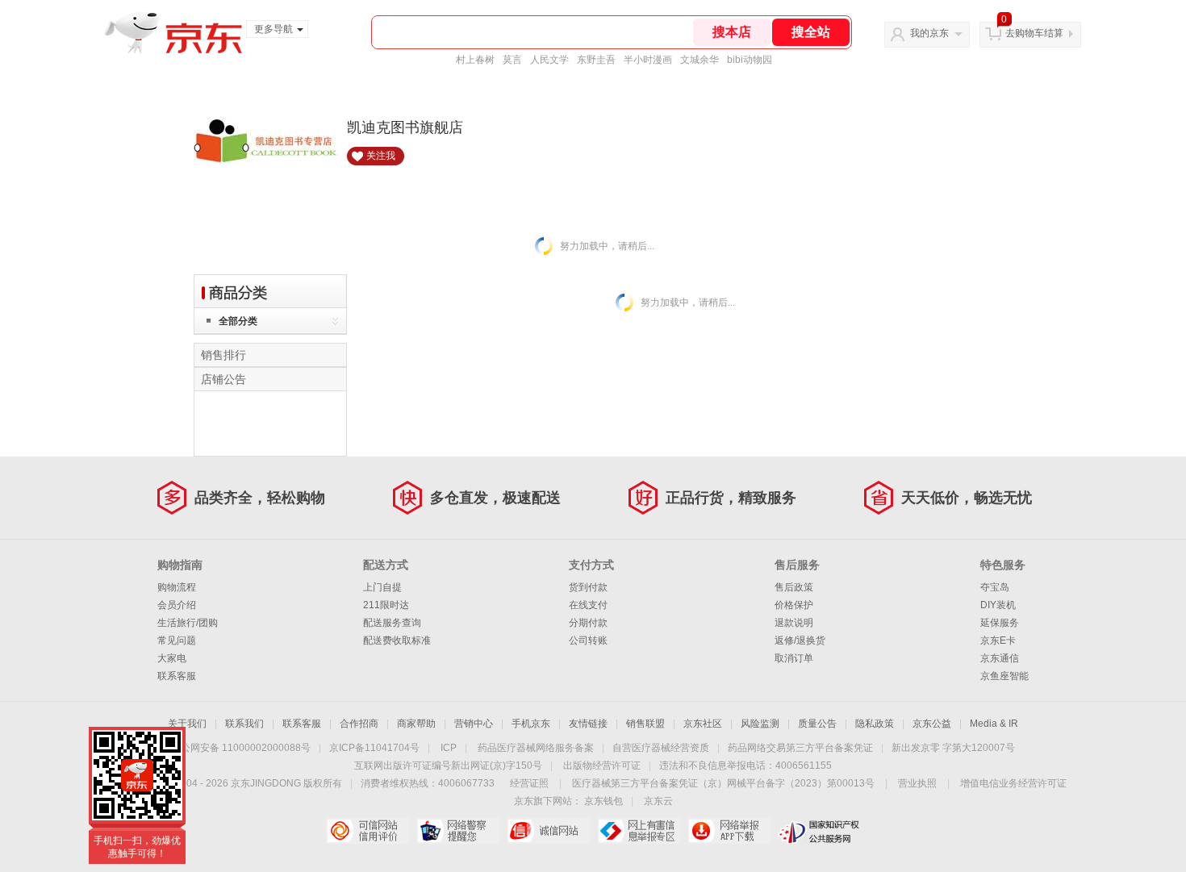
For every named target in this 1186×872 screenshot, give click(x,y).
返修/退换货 (800, 640)
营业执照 (917, 783)
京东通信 (999, 658)
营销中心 (473, 723)
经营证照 (529, 783)
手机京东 (531, 723)
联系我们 (244, 723)
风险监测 (760, 723)
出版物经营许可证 (602, 765)
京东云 (658, 801)
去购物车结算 (1034, 33)
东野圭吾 (596, 59)
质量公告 (817, 723)
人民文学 (549, 59)
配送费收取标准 (397, 640)
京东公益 (931, 723)
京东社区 (702, 723)
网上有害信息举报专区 (638, 831)
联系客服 (176, 676)
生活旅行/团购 (187, 622)
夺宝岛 (994, 587)
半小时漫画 (648, 59)
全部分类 (238, 321)
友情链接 (588, 723)
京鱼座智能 (1004, 676)
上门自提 (382, 587)
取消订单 (794, 658)
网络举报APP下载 (728, 831)
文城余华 (699, 59)
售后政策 (794, 587)
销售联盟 (645, 723)
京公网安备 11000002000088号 (241, 747)
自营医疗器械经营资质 (660, 747)
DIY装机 (998, 605)
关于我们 (187, 723)
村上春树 (475, 59)
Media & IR (994, 723)
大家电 (171, 658)
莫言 (512, 59)
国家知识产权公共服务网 (819, 831)
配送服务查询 (392, 622)
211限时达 (386, 605)
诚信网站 (548, 831)
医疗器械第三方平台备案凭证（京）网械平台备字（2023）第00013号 (723, 783)
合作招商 (359, 723)
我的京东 (929, 33)
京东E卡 (998, 640)
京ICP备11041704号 (374, 747)
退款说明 (794, 622)
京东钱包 (603, 801)
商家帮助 (416, 723)
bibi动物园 (749, 59)
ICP (449, 747)
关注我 (380, 155)
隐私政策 (874, 723)
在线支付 (588, 605)
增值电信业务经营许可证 (1013, 783)
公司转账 (588, 640)
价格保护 (794, 605)
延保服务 (999, 622)
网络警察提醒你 (457, 831)
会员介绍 (176, 605)
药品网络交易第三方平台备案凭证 (800, 747)
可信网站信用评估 (367, 831)
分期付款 (588, 622)
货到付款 (588, 587)
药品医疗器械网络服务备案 (536, 747)
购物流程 (176, 587)
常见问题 (176, 640)
